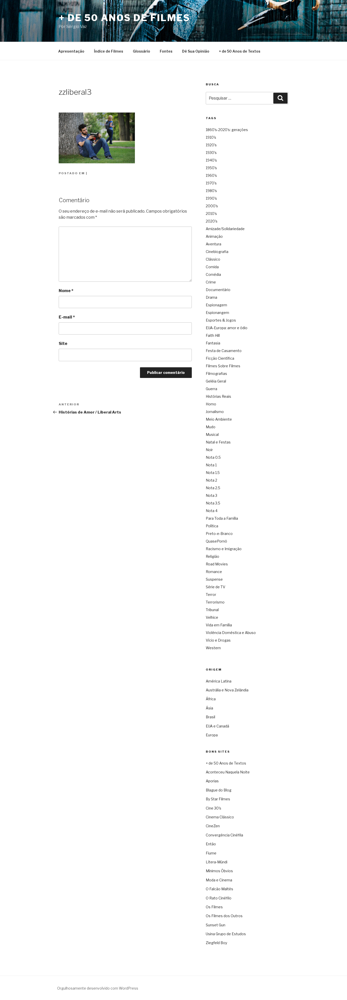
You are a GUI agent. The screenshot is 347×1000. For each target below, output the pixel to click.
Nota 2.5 (213, 488)
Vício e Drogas (218, 640)
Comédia (213, 274)
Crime (211, 282)
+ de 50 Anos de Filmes (124, 17)
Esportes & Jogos (221, 320)
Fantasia (213, 343)
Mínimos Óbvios (219, 871)
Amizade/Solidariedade (225, 229)
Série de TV (215, 587)
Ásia (209, 708)
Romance (214, 571)
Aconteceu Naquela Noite (228, 772)
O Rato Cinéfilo (218, 898)
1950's (211, 168)
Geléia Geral (216, 381)
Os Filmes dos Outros (224, 916)
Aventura (213, 244)
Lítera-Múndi (216, 862)
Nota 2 (211, 480)
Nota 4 (211, 511)
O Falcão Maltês (219, 889)
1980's (211, 190)
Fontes (166, 51)
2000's (212, 206)
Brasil (210, 717)
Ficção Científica (220, 358)
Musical (212, 434)
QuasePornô (216, 541)
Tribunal (212, 610)
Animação (214, 236)
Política (212, 526)
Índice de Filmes (108, 51)
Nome (66, 290)
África (211, 699)
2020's (211, 221)
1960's (211, 175)
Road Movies (217, 564)
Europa (212, 735)
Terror (211, 594)
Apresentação (71, 51)
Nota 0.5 (213, 457)
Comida (212, 267)
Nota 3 (211, 495)
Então (211, 844)
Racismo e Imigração (224, 549)
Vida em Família (219, 625)
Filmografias (216, 373)
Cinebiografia (217, 251)
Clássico (213, 259)
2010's (211, 213)
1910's (211, 137)
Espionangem (217, 312)
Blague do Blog (218, 790)
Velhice (212, 617)
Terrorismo (215, 602)
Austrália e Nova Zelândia (227, 690)
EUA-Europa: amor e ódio (226, 328)
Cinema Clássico (220, 817)
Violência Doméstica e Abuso (231, 632)
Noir (209, 450)
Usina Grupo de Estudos (226, 934)
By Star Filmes (218, 799)
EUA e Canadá (217, 726)
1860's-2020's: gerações (227, 130)
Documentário (218, 290)
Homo (211, 404)
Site (63, 343)
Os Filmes (214, 907)
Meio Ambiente (219, 419)
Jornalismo (215, 411)
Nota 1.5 (213, 472)
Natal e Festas (218, 442)
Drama (211, 297)
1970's (211, 183)
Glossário (141, 51)
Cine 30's (213, 808)
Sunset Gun (215, 925)
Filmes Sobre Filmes (223, 366)
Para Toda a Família (222, 518)
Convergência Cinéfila (224, 835)
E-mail (67, 317)
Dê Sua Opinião (195, 51)
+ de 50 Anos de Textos (239, 51)
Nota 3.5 (213, 503)
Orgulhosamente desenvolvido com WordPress (97, 988)
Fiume (211, 853)
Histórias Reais (218, 396)
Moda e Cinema (219, 880)
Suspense (214, 579)
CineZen (213, 826)
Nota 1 (211, 465)
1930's (211, 152)
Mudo (210, 427)
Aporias (212, 781)
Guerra (211, 389)
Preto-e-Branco (219, 533)
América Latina (218, 681)
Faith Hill (213, 335)
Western (213, 648)
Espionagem (216, 305)
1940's (211, 160)
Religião (212, 556)
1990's (211, 198)
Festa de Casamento (224, 350)
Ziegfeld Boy (216, 943)
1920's (211, 145)
